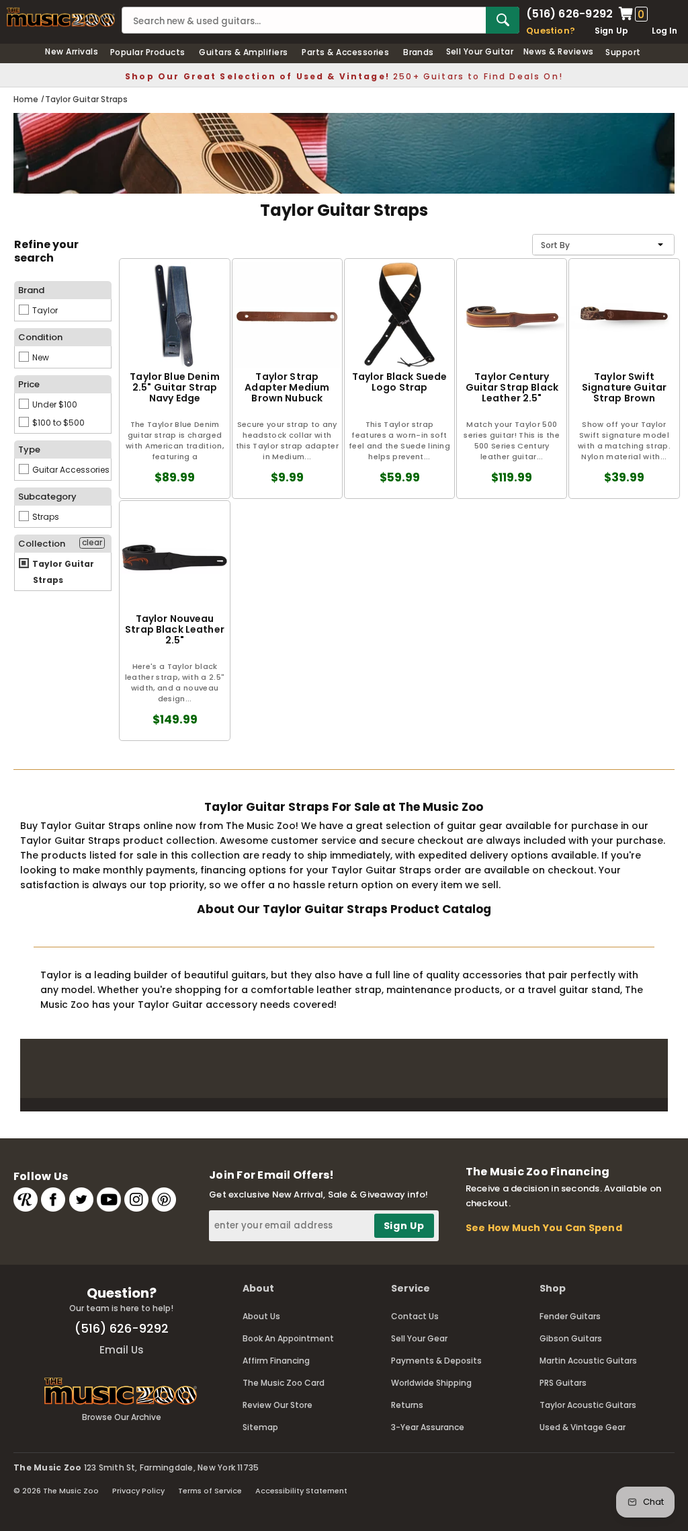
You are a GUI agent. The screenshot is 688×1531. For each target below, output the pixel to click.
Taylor (44, 310)
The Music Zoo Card (284, 1382)
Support (622, 52)
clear (92, 542)
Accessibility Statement (301, 1490)
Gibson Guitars (571, 1338)
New (39, 357)
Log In (664, 30)
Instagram (136, 1199)
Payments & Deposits (436, 1360)
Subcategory (47, 496)
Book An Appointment (288, 1338)
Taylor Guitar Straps (62, 572)
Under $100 (53, 404)
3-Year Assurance (427, 1427)
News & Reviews (558, 51)
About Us (261, 1316)
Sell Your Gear (419, 1338)
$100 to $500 (57, 422)
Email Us (121, 1350)
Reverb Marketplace (25, 1199)
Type (29, 449)
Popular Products (147, 52)
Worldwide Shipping (431, 1382)
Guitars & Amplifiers (243, 52)
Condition (40, 337)
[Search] (502, 20)
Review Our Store (277, 1405)
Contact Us (415, 1316)
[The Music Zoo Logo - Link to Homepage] (61, 17)
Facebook (53, 1199)
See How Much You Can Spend (544, 1227)
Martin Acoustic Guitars (588, 1360)
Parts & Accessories (345, 52)
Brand (31, 290)
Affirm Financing (276, 1360)
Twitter (81, 1199)
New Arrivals (71, 51)
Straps (44, 516)
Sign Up (612, 30)
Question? (550, 30)
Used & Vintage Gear (583, 1427)
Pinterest (164, 1199)
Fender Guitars (570, 1316)
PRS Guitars (563, 1382)
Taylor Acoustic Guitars (588, 1405)
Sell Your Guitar (480, 51)
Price (29, 384)
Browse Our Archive (121, 1417)
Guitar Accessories (70, 469)
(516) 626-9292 (569, 14)
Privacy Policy (138, 1490)
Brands (418, 52)
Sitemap (260, 1427)
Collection (41, 543)
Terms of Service (210, 1490)
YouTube (109, 1199)
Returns (407, 1405)
